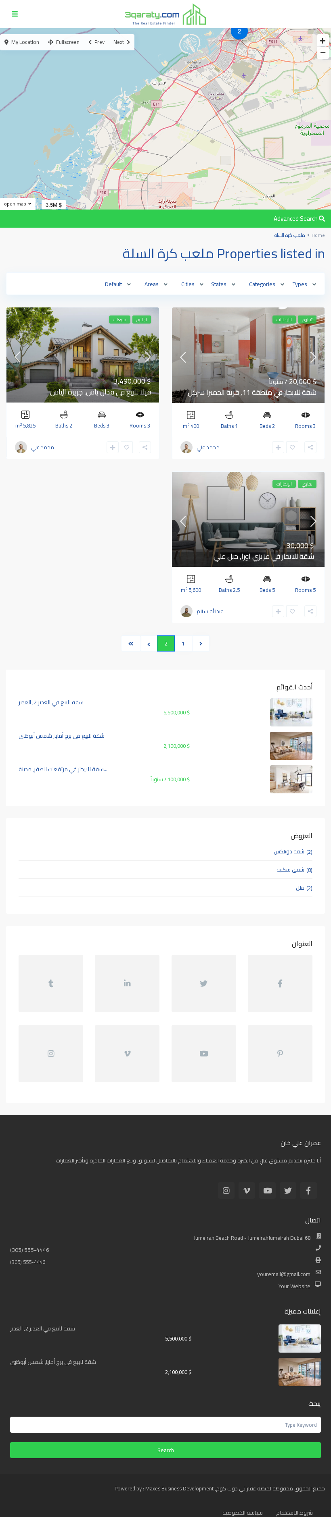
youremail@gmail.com (283, 1274)
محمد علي (208, 447)
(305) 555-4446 (29, 1250)
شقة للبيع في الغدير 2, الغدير (51, 702)
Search (165, 1450)
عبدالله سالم (210, 611)
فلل (300, 887)
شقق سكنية (290, 869)
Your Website (294, 1286)
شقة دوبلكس (289, 851)
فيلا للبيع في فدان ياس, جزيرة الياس (100, 391)
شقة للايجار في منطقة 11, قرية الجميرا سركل (252, 392)
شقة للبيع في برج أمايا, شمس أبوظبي (62, 735)
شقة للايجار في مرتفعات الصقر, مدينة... (63, 769)
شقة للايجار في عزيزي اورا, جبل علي (264, 556)
